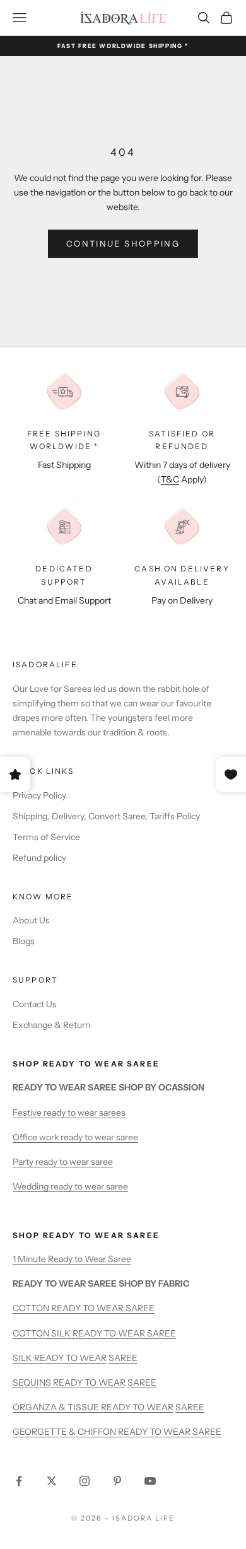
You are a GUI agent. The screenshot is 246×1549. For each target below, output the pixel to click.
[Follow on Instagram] (84, 1481)
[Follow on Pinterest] (117, 1481)
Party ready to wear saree (63, 1161)
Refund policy (39, 857)
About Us (31, 920)
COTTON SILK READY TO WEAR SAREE (94, 1333)
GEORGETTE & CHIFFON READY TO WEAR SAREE (117, 1431)
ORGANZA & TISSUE (57, 1407)
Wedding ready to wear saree (70, 1186)
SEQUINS (33, 1382)
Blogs (24, 941)
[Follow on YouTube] (150, 1481)
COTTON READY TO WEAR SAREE (84, 1308)
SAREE (123, 1358)
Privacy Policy (39, 795)
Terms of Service (46, 837)
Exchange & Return (51, 1025)
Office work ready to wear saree (75, 1137)
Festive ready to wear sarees (69, 1112)
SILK (23, 1358)
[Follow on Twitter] (51, 1481)
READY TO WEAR (70, 1358)
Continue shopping (123, 243)
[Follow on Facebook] (19, 1481)
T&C (170, 479)
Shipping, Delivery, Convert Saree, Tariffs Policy (106, 816)
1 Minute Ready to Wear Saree (72, 1259)
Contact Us (35, 1004)
